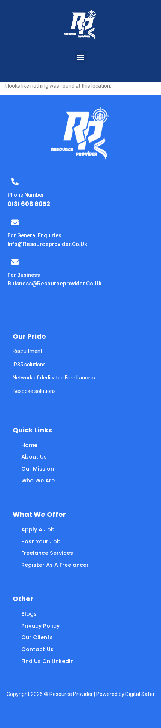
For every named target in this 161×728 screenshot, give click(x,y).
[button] (81, 57)
